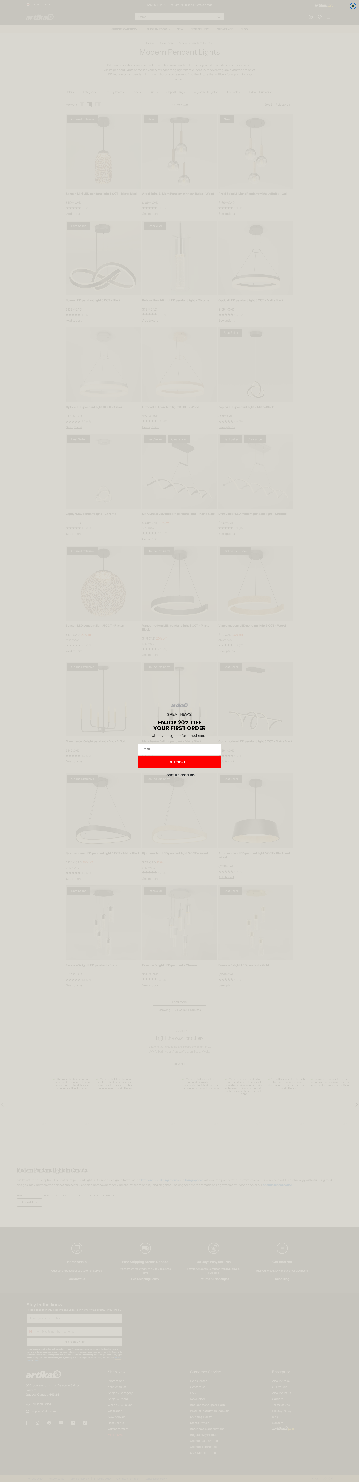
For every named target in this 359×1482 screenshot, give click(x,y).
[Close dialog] (353, 6)
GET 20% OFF (179, 762)
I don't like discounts (180, 775)
